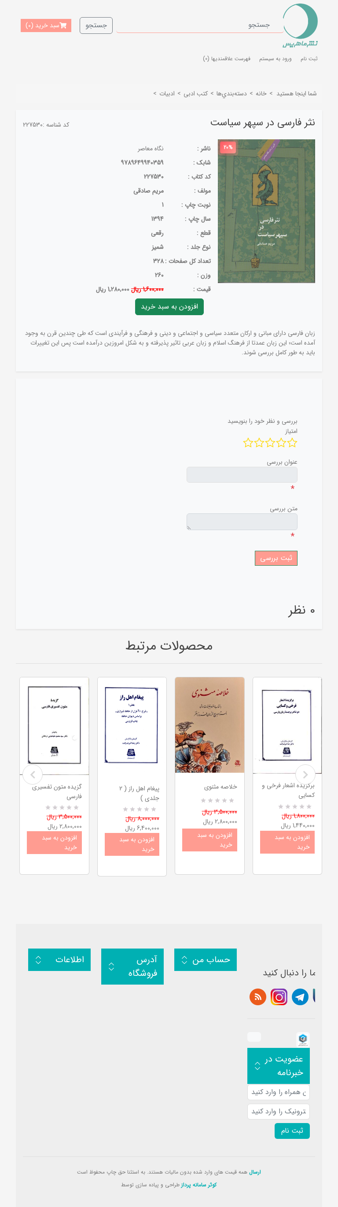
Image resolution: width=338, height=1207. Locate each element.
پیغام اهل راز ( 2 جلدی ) (139, 793)
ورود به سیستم (275, 59)
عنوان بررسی (282, 462)
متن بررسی (284, 508)
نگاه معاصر (151, 148)
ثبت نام (309, 59)
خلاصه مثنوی (220, 787)
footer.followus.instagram (279, 997)
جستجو (96, 25)
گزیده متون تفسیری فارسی (57, 791)
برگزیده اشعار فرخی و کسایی (288, 790)
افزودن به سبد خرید (59, 842)
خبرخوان (258, 997)
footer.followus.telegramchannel (300, 997)
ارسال (255, 1172)
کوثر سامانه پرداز (199, 1185)
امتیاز (291, 431)
